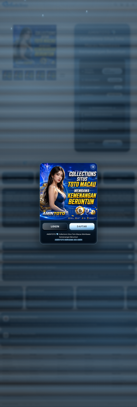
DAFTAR (82, 226)
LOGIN (55, 226)
